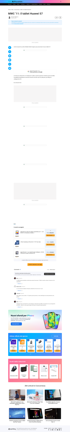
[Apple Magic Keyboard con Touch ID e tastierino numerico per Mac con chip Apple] (49, 341)
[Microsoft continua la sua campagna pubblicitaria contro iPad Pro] (17, 394)
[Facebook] (48, 429)
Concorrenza (17, 9)
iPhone (9, 4)
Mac (18, 4)
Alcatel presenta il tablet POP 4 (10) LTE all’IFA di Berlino (35, 421)
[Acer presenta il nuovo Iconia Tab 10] (53, 413)
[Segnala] (22, 283)
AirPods (23, 4)
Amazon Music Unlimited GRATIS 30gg (13, 347)
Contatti (49, 428)
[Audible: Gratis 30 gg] (22, 341)
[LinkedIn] (59, 429)
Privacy (56, 428)
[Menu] (9, 1)
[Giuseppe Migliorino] (9, 17)
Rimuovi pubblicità (35, 42)
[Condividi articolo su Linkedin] (9, 55)
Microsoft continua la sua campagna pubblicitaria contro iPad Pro (17, 403)
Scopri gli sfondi (15, 323)
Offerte (48, 4)
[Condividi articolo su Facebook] (9, 47)
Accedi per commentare (49, 273)
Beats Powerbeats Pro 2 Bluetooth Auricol (31, 347)
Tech (44, 4)
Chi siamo (45, 428)
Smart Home (34, 4)
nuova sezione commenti (18, 23)
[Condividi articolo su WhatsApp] (9, 64)
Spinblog (23, 428)
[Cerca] (11, 1)
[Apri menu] (23, 1)
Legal (53, 428)
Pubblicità (60, 428)
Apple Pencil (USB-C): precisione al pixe (57, 347)
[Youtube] (52, 429)
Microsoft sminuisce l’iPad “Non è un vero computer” (35, 402)
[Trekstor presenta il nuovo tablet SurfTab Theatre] (17, 413)
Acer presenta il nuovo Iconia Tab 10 (53, 421)
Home (9, 9)
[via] (14, 223)
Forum (40, 4)
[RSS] (61, 429)
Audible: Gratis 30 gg (22, 346)
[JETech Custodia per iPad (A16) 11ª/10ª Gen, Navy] (17, 242)
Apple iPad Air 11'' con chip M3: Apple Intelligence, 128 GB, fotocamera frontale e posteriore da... (32, 253)
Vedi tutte (56, 336)
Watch (28, 4)
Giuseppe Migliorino (14, 16)
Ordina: (48, 269)
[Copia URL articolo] (9, 68)
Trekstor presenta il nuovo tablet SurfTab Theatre (17, 421)
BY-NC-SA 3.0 (26, 429)
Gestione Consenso (32, 429)
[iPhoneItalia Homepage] (17, 1)
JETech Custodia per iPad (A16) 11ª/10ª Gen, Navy (30, 241)
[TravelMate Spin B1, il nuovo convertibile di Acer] (53, 394)
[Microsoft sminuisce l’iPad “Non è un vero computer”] (35, 394)
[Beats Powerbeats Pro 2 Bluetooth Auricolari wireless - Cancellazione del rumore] (31, 341)
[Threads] (55, 429)
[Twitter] (50, 429)
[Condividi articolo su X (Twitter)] (9, 51)
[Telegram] (57, 429)
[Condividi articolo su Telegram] (9, 60)
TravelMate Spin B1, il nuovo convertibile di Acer (53, 402)
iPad (14, 4)
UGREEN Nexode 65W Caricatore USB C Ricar (40, 347)
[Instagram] (54, 429)
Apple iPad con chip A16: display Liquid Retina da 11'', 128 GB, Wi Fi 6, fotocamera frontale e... (31, 232)
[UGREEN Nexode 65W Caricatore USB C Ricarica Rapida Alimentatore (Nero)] (40, 341)
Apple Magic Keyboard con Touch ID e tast (48, 347)
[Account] (61, 1)
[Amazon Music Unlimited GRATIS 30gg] (13, 341)
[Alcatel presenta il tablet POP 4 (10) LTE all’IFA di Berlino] (35, 413)
